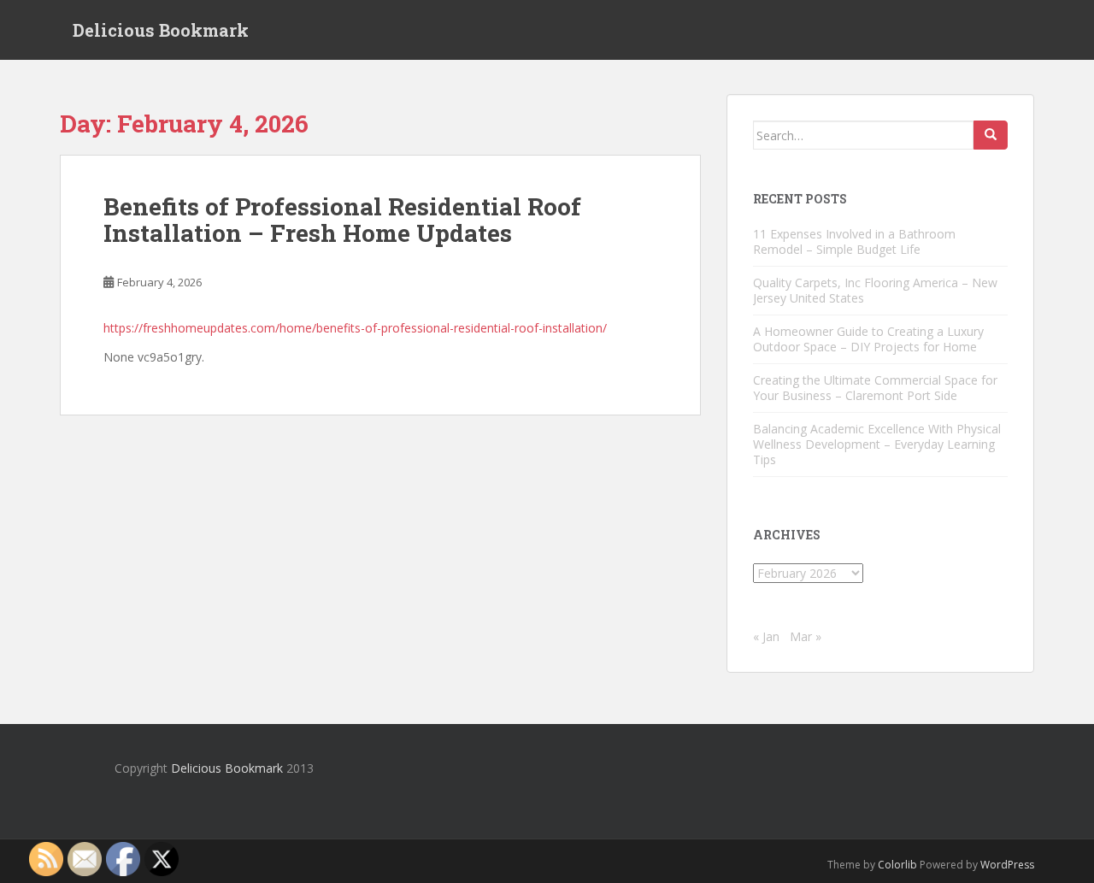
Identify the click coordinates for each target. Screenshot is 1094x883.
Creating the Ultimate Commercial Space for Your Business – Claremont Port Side (875, 387)
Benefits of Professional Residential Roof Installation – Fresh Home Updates (342, 220)
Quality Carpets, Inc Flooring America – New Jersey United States (875, 290)
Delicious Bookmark (161, 30)
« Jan (766, 636)
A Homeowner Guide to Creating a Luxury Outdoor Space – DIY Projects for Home (868, 339)
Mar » (805, 636)
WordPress (1007, 864)
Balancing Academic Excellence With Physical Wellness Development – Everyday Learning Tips (877, 444)
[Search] (990, 135)
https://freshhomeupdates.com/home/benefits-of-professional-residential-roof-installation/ (355, 328)
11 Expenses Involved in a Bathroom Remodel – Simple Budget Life (854, 241)
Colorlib (897, 864)
